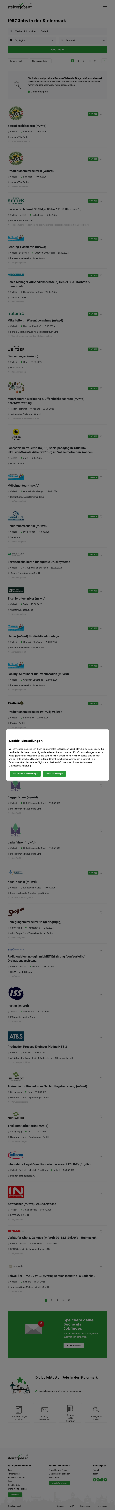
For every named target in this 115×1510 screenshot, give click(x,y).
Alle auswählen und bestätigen (25, 774)
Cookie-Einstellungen (54, 774)
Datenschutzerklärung (20, 765)
